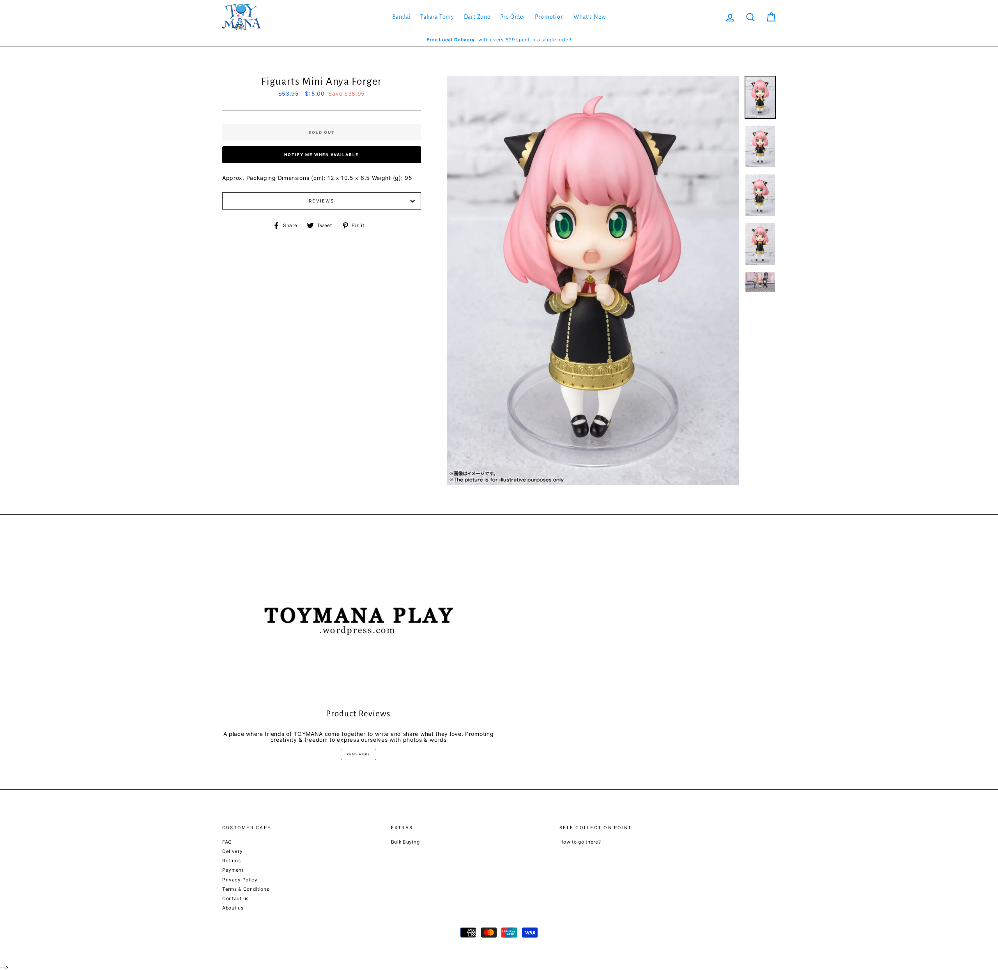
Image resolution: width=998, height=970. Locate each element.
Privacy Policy (240, 880)
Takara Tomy (437, 17)
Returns (231, 860)
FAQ (227, 842)
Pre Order (513, 17)
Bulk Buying (405, 842)
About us (233, 908)
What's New (589, 17)
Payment (233, 870)
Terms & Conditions (245, 889)
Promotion (549, 17)
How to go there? (580, 842)
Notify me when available (321, 154)
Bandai (401, 17)
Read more (358, 754)
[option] (499, 39)
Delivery (232, 851)
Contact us (235, 898)
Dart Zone (477, 17)
